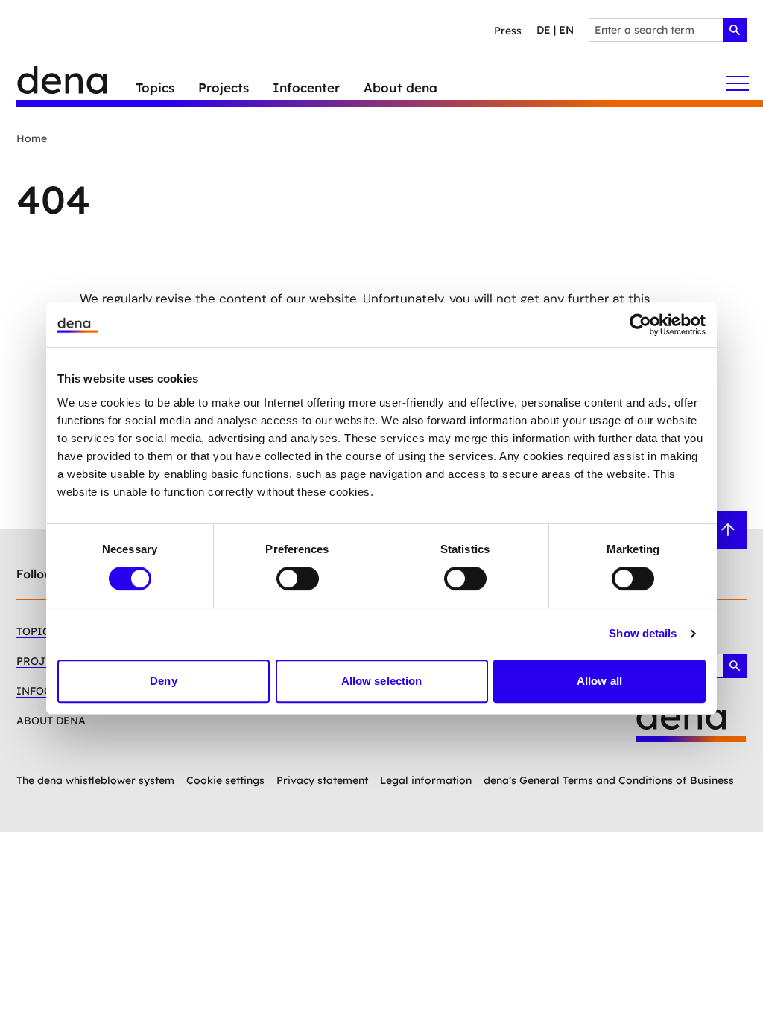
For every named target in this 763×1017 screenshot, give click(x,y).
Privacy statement (322, 780)
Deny (163, 681)
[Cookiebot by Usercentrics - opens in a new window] (640, 324)
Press (508, 30)
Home (31, 138)
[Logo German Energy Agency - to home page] (76, 83)
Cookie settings (225, 780)
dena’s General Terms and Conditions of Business (609, 780)
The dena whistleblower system (95, 780)
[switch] (297, 578)
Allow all (599, 681)
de (543, 29)
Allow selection (381, 681)
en (566, 29)
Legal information (426, 780)
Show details (643, 633)
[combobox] (668, 30)
